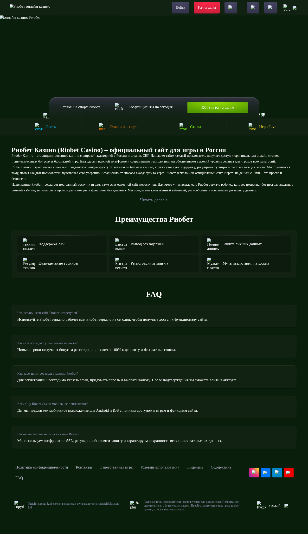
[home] (30, 7)
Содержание (221, 467)
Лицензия (195, 467)
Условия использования (159, 467)
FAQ (19, 478)
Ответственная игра (116, 467)
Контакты (84, 467)
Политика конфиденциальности (41, 467)
